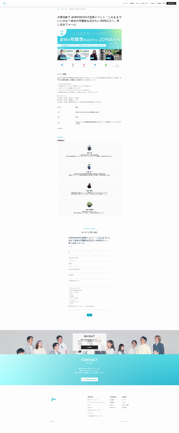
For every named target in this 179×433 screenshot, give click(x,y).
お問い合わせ (171, 3)
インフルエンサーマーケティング (96, 402)
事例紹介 (132, 3)
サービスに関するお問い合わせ (89, 379)
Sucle (89, 404)
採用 (164, 3)
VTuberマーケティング (94, 410)
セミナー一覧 (64, 9)
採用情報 (89, 347)
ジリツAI (90, 413)
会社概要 (112, 399)
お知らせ (112, 404)
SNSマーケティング (93, 399)
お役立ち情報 (125, 404)
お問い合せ (112, 407)
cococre (90, 407)
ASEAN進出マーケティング (95, 416)
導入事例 (124, 407)
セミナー (124, 399)
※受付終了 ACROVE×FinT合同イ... (77, 9)
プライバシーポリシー (124, 421)
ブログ (123, 402)
